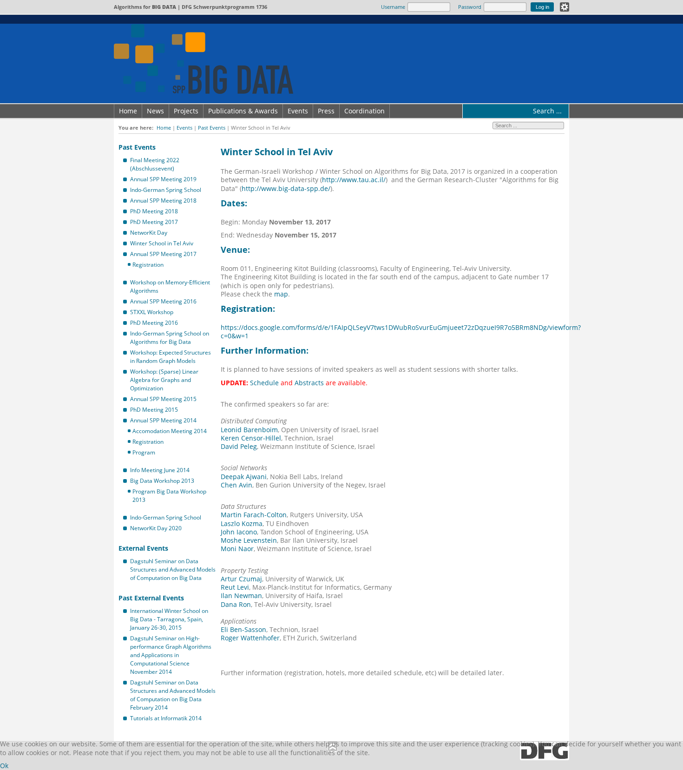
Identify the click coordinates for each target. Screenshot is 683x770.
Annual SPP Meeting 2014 (163, 420)
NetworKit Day (148, 233)
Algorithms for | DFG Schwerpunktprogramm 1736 (190, 6)
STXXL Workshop (151, 312)
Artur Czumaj (241, 578)
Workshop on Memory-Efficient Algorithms (170, 286)
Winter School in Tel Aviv (161, 243)
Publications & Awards (243, 110)
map (281, 294)
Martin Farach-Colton (254, 514)
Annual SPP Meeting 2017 (163, 254)
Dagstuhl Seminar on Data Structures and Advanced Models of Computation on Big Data (173, 569)
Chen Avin (236, 484)
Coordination (364, 110)
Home (128, 110)
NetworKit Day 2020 (156, 528)
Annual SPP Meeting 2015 (163, 399)
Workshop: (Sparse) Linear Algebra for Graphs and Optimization (164, 380)
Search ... (547, 110)
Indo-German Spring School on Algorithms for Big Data (169, 337)
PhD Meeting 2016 (154, 323)
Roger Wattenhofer (250, 637)
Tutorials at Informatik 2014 (166, 718)
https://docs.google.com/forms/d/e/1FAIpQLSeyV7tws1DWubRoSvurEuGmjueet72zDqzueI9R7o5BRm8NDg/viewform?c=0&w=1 (401, 331)
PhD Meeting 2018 (154, 211)
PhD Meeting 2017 (154, 222)
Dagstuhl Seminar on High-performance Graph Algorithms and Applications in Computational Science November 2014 (170, 655)
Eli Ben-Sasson (243, 629)
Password (469, 6)
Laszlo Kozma (242, 523)
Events (298, 110)
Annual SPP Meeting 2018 (163, 200)
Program (143, 452)
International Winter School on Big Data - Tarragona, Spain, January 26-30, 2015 (169, 619)
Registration (148, 265)
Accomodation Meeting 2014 (169, 431)
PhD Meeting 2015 (154, 410)
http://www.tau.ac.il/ (354, 179)
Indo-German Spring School (165, 190)
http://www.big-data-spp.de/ (286, 188)
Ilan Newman (241, 595)
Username (393, 6)
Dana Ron (236, 604)
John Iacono (239, 531)
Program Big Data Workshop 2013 (169, 495)
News (155, 110)
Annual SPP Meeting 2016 (163, 301)
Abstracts (309, 382)
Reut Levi (235, 587)
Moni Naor (237, 548)
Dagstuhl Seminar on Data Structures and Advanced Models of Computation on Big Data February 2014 (173, 694)
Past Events (211, 127)
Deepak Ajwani (244, 476)
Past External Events (151, 597)
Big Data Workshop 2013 (162, 481)
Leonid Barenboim (249, 429)
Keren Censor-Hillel (251, 438)
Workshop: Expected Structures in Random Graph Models (170, 357)
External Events (143, 548)
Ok (4, 765)
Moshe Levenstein (249, 540)
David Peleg (239, 446)
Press (326, 110)
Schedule (264, 382)
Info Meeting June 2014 (160, 470)
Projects (186, 110)
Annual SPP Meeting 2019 (163, 179)
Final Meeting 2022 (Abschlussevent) (154, 164)
